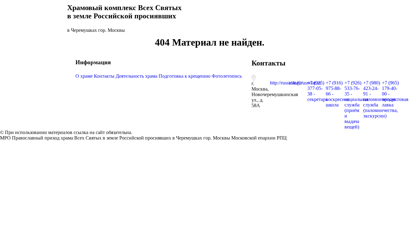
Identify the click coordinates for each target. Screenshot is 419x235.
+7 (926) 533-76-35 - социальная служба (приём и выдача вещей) (356, 104)
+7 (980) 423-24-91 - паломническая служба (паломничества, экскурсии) (380, 99)
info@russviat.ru (305, 82)
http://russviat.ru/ (286, 82)
